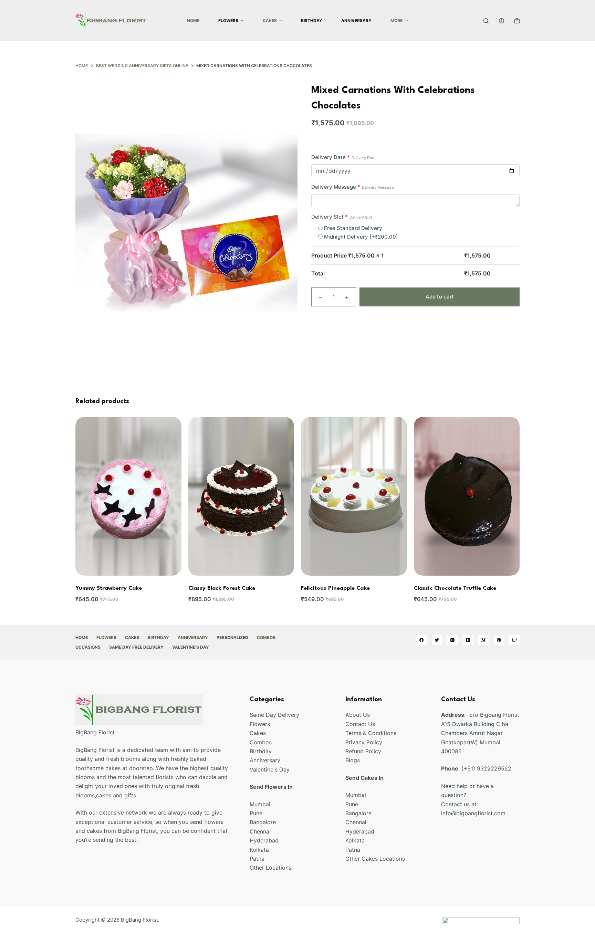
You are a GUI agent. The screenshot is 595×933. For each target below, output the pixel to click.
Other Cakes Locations (375, 858)
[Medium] (483, 640)
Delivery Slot (341, 216)
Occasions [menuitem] (88, 647)
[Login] (501, 20)
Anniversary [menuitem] (356, 20)
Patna (257, 858)
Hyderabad (264, 840)
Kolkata (259, 849)
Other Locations (270, 867)
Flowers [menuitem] (228, 20)
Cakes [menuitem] (270, 20)
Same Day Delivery (274, 714)
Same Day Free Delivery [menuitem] (136, 647)
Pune (256, 813)
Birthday (261, 751)
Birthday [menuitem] (311, 20)
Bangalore (263, 822)
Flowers (260, 724)
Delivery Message (352, 187)
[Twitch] (514, 640)
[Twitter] (437, 640)
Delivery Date (343, 157)
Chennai (260, 831)
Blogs (352, 760)
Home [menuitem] (193, 20)
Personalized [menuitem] (232, 637)
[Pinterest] (499, 640)
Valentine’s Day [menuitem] (190, 647)
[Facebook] (421, 640)
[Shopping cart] (517, 20)
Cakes (258, 733)
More (396, 20)
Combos (261, 742)
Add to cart (440, 296)
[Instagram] (452, 640)
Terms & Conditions (370, 733)
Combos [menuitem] (266, 637)
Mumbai (260, 804)
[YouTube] (468, 640)
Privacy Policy (363, 742)
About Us (357, 714)
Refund (355, 751)
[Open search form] (486, 20)
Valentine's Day (270, 769)
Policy (373, 751)
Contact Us (360, 724)
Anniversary (265, 760)
